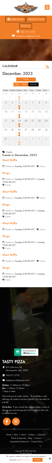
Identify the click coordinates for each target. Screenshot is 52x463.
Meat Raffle (9, 160)
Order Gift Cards (36, 19)
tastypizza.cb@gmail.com (28, 36)
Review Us (25, 26)
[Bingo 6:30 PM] (19, 99)
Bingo (6, 173)
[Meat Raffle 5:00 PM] (19, 97)
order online (22, 396)
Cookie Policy (26, 460)
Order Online (16, 19)
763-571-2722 (27, 31)
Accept (38, 460)
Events (42, 166)
